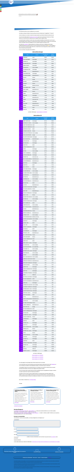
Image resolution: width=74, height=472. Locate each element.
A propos (49, 457)
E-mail (15, 431)
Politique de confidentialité (27, 457)
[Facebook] (1, 8)
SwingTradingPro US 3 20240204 (37, 358)
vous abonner (53, 436)
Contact (39, 457)
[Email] (1, 6)
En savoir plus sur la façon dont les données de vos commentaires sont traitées (46, 441)
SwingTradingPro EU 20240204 (42, 111)
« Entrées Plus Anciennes (18, 405)
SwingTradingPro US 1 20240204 (37, 355)
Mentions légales (44, 457)
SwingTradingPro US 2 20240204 (37, 357)
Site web (15, 434)
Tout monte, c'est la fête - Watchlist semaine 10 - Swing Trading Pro (26, 412)
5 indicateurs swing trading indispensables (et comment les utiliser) (20, 391)
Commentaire (16, 419)
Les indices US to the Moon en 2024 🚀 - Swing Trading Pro (24, 410)
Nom (15, 429)
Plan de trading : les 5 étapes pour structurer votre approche (52, 390)
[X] (1, 5)
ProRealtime (53, 364)
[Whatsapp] (1, 9)
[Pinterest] (1, 11)
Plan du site (35, 457)
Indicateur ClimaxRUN (59, 451)
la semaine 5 (26, 44)
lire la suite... (17, 402)
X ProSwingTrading (32, 379)
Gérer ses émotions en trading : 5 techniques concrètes (36, 390)
